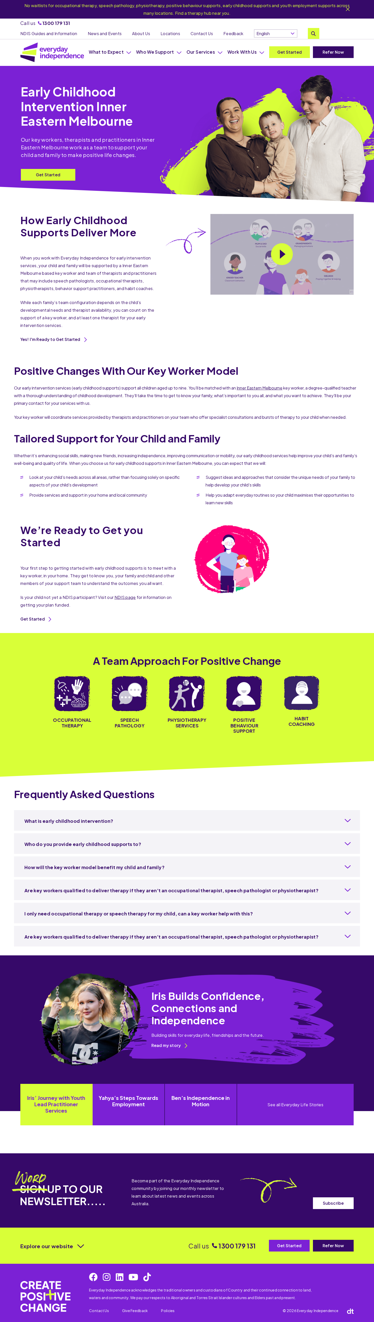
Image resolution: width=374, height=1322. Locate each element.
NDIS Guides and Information (48, 33)
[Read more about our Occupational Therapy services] (72, 705)
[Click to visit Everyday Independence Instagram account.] (106, 1277)
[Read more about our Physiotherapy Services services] (186, 705)
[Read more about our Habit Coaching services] (301, 705)
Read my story (166, 1045)
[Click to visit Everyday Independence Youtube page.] (133, 1277)
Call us (45, 23)
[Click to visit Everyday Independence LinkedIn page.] (119, 1277)
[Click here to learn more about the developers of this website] (350, 1311)
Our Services (200, 52)
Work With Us (242, 52)
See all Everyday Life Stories (295, 1104)
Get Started (289, 52)
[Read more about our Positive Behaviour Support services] (244, 705)
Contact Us (202, 33)
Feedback (233, 33)
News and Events (105, 33)
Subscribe (333, 1203)
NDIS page (125, 597)
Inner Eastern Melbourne (259, 388)
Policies (168, 1310)
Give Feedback (135, 1310)
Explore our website (46, 1246)
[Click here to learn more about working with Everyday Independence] (45, 1296)
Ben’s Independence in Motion (200, 1101)
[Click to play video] (282, 254)
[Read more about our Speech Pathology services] (129, 705)
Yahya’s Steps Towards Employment (128, 1101)
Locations (170, 33)
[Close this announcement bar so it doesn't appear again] (348, 9)
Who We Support (155, 52)
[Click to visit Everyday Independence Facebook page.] (93, 1277)
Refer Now (333, 52)
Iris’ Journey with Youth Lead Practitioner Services (56, 1104)
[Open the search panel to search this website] (313, 33)
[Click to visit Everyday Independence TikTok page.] (147, 1277)
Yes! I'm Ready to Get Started (50, 339)
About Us (141, 33)
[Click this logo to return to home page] (52, 52)
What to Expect (106, 52)
